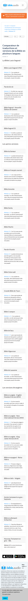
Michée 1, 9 (7, 212)
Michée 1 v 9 (7, 316)
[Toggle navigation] (23, 5)
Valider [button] (5, 598)
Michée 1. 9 (7, 114)
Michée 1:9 (7, 72)
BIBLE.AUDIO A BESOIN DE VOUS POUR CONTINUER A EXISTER (15, 15)
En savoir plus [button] (6, 594)
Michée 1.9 (7, 91)
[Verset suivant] (27, 301)
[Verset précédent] (1, 301)
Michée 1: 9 (7, 133)
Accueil (7, 25)
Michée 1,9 (7, 193)
